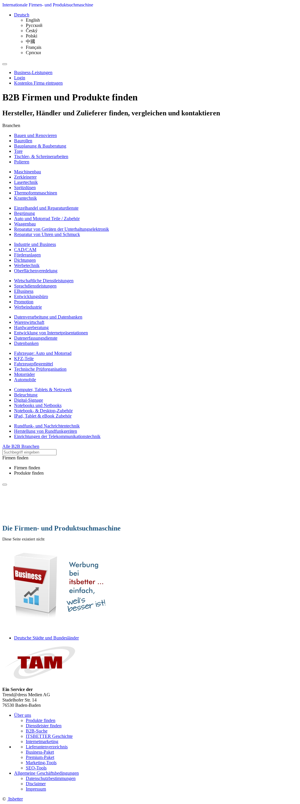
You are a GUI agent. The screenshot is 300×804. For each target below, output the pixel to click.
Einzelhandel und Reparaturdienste (46, 208)
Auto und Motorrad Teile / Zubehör (47, 218)
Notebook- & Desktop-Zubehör (43, 410)
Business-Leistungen (33, 72)
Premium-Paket (40, 757)
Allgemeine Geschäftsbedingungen (46, 773)
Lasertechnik (26, 182)
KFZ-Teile (24, 358)
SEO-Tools (36, 767)
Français (33, 47)
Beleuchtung (26, 394)
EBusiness (23, 291)
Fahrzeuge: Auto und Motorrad (42, 353)
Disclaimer (36, 783)
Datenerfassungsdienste (35, 338)
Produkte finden (29, 473)
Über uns (22, 715)
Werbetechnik (27, 265)
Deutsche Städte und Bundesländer (46, 637)
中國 (30, 41)
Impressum (36, 788)
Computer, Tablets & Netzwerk (43, 389)
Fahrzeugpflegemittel (33, 363)
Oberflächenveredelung (35, 270)
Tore (18, 151)
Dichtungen (25, 260)
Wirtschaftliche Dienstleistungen (44, 280)
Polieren (21, 161)
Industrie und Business (35, 244)
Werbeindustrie (28, 307)
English (33, 20)
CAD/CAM (25, 249)
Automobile (25, 379)
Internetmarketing (42, 741)
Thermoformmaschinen (35, 192)
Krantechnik (25, 198)
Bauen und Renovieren (35, 135)
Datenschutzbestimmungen (51, 778)
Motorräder (24, 374)
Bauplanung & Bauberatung (40, 145)
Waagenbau (25, 223)
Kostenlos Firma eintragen (38, 83)
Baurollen (23, 140)
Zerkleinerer (25, 177)
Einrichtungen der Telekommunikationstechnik (57, 436)
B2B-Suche (36, 730)
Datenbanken (26, 343)
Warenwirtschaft (29, 322)
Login (19, 77)
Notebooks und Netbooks (38, 405)
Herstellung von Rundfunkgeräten (45, 431)
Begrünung (24, 213)
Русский (34, 25)
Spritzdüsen (25, 187)
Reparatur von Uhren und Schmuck (47, 234)
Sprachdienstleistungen (35, 285)
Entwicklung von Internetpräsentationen (51, 332)
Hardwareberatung (31, 327)
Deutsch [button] (21, 14)
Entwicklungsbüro (31, 296)
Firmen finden (27, 467)
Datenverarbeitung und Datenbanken (48, 316)
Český (32, 30)
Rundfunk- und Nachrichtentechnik (47, 425)
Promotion (23, 301)
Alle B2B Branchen (20, 446)
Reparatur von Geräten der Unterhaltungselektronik (61, 229)
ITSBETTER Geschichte (49, 736)
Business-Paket (40, 752)
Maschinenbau (27, 171)
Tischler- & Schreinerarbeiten (41, 156)
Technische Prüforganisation (40, 369)
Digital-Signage (28, 400)
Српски (33, 52)
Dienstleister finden (44, 725)
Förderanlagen (27, 254)
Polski (31, 35)
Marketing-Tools (41, 762)
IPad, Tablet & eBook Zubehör (42, 415)
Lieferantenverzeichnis (47, 746)
